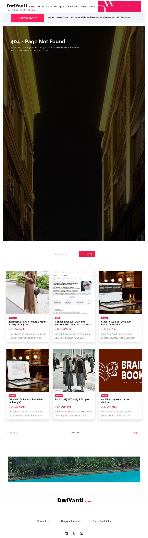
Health (104, 395)
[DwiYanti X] (74, 534)
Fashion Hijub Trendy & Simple (72, 399)
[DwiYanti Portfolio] (81, 534)
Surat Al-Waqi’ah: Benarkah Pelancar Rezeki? (116, 323)
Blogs (84, 6)
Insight (104, 318)
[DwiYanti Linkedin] (66, 534)
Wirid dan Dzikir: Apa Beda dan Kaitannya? (26, 401)
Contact (93, 6)
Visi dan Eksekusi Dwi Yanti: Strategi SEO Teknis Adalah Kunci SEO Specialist (73, 323)
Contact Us (43, 521)
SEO (57, 318)
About (49, 6)
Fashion (13, 318)
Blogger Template (71, 521)
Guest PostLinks (102, 521)
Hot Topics (59, 6)
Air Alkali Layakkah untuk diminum (115, 401)
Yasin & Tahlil (72, 6)
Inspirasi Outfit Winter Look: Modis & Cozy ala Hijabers (28, 323)
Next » (136, 432)
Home (41, 6)
